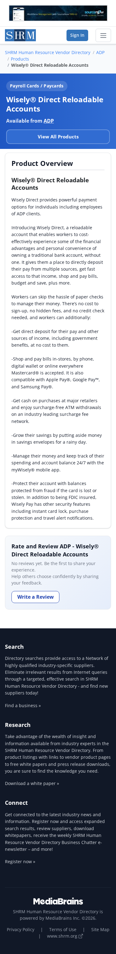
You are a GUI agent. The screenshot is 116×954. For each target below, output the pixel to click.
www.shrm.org (63, 936)
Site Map (100, 929)
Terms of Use (62, 929)
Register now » (20, 861)
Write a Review (35, 596)
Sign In (77, 35)
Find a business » (23, 705)
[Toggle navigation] (103, 35)
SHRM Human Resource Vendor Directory (47, 52)
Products (20, 59)
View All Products (58, 136)
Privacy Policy (20, 929)
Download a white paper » (32, 783)
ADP (100, 52)
